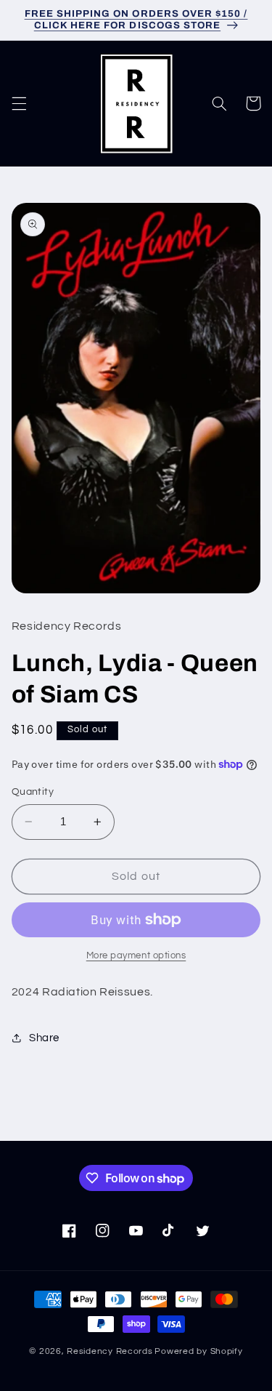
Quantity (33, 792)
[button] (19, 103)
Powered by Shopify (198, 1351)
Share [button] (44, 1038)
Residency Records (110, 1351)
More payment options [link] (136, 956)
